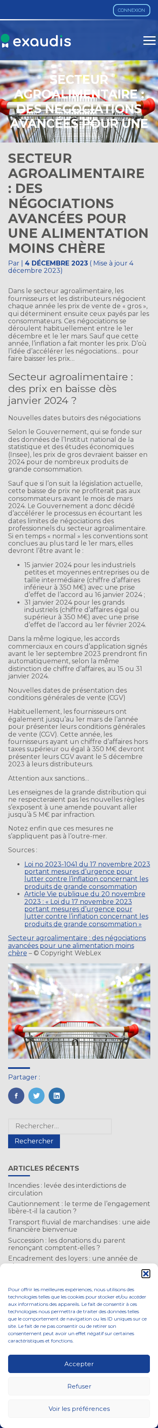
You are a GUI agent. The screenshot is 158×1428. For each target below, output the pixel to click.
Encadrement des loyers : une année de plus (73, 1262)
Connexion (131, 10)
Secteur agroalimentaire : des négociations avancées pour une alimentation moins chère (77, 945)
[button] (146, 1274)
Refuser (79, 1386)
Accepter (79, 1364)
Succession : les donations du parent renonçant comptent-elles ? (67, 1244)
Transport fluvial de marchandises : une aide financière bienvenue (79, 1225)
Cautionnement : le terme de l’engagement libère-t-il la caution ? (79, 1207)
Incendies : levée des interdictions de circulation (67, 1189)
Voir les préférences (79, 1409)
